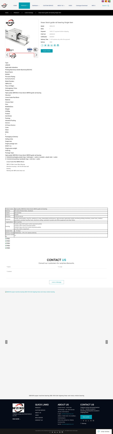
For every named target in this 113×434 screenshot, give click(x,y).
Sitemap (83, 423)
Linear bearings (29, 12)
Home (6, 12)
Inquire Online (46, 51)
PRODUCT (17, 12)
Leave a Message (56, 282)
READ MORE (86, 417)
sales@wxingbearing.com (67, 413)
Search (104, 5)
